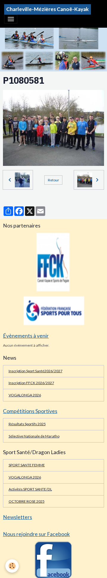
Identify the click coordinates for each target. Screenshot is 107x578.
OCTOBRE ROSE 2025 (27, 501)
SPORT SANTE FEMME (27, 465)
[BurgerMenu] (10, 19)
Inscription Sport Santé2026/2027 (35, 371)
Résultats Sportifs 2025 (27, 424)
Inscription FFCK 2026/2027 (31, 383)
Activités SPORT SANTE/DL (30, 489)
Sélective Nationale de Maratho (34, 436)
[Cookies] (12, 566)
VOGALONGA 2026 (25, 395)
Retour (53, 180)
